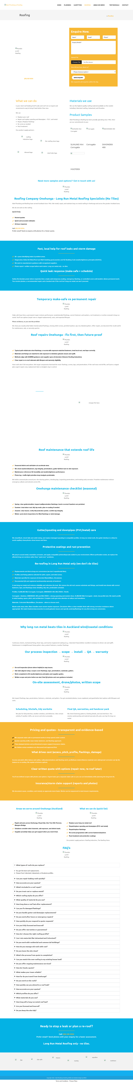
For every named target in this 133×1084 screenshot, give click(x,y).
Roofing (111, 16)
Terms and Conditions (62, 1081)
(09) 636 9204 (28, 78)
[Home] (105, 16)
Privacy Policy (73, 1081)
